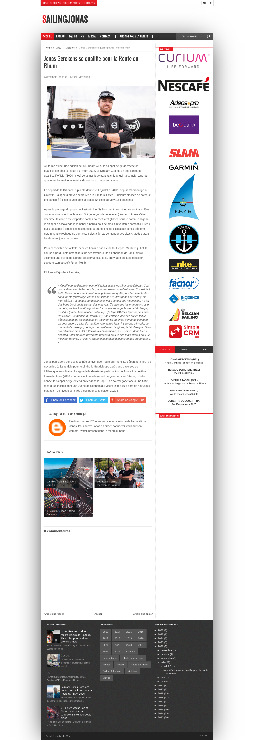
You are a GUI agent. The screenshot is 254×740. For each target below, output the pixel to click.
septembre (167, 658)
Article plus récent (54, 613)
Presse (106, 664)
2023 (129, 645)
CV (48, 673)
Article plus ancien (143, 613)
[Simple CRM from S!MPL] (184, 337)
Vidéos (106, 677)
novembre (167, 650)
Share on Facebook (63, 400)
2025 (105, 651)
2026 (117, 651)
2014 (117, 631)
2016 (141, 631)
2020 (141, 638)
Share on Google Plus (130, 400)
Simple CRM (64, 736)
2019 (129, 638)
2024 (141, 645)
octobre (165, 654)
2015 (129, 631)
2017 (105, 638)
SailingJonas (65, 19)
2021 (105, 645)
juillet (164, 662)
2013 (105, 631)
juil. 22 (168, 666)
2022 (74, 77)
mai (163, 677)
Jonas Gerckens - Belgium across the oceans (69, 2)
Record (121, 664)
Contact (65, 655)
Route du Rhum (139, 664)
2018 (117, 638)
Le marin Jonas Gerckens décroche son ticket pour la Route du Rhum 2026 (76, 690)
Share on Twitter (96, 400)
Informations (109, 658)
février (164, 681)
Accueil (98, 613)
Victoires (84, 77)
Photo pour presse (133, 658)
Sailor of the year (112, 671)
